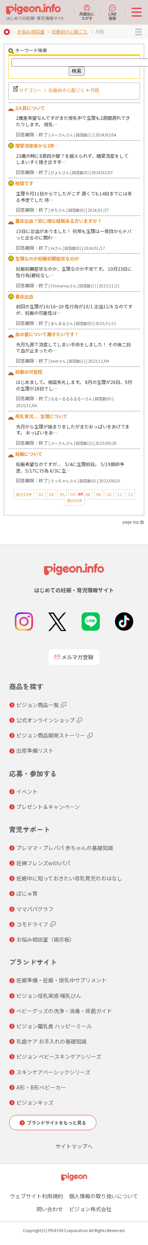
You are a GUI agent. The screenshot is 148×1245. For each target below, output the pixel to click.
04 (51, 494)
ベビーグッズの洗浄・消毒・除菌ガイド (64, 1011)
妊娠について (29, 453)
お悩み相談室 (30, 31)
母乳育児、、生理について (41, 416)
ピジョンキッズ (35, 1102)
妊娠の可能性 (29, 371)
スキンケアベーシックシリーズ (53, 1072)
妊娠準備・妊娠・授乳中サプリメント (61, 980)
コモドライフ (32, 924)
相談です (24, 183)
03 (41, 494)
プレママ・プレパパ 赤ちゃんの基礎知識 (64, 848)
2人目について (30, 108)
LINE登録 (112, 15)
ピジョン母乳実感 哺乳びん (48, 995)
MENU (138, 32)
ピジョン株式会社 (90, 1209)
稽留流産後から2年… (37, 145)
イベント (27, 791)
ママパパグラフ (35, 909)
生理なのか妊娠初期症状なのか (47, 258)
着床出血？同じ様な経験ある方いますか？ (58, 220)
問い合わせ (49, 1209)
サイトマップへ (74, 1146)
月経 (94, 90)
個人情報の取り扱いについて (103, 1196)
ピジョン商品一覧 (37, 705)
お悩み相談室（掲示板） (45, 939)
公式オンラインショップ (45, 720)
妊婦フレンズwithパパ (43, 863)
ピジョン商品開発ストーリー (50, 735)
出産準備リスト (35, 750)
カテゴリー (30, 90)
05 (62, 494)
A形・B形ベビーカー (41, 1087)
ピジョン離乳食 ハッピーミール (54, 1026)
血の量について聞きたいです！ (47, 334)
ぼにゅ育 (27, 893)
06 (73, 494)
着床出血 (24, 296)
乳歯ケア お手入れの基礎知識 (51, 1041)
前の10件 (24, 494)
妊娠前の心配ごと (70, 31)
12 (130, 494)
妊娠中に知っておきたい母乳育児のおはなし (69, 878)
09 (98, 494)
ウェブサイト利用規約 (36, 1196)
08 (88, 494)
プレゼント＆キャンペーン (48, 806)
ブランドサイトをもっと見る (56, 1122)
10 (109, 494)
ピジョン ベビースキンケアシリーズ (58, 1056)
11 (120, 494)
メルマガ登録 (77, 657)
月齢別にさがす (86, 15)
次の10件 (74, 500)
